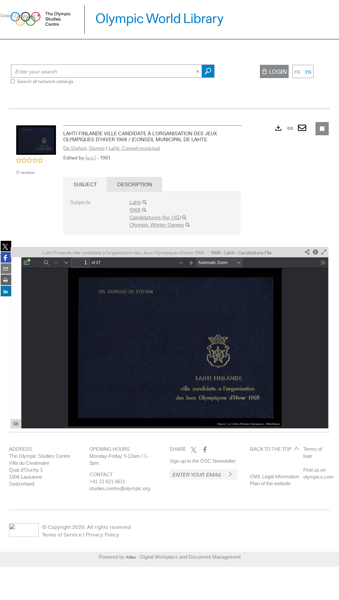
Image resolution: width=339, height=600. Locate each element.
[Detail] (315, 252)
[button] (36, 139)
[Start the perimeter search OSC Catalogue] (208, 71)
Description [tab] (134, 184)
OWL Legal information (274, 476)
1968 (135, 209)
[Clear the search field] (198, 71)
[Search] (144, 202)
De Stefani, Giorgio (84, 147)
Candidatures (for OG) (155, 217)
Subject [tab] (85, 184)
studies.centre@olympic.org (119, 488)
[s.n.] (90, 157)
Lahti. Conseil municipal (134, 147)
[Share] (307, 252)
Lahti (135, 202)
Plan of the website (270, 483)
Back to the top (270, 449)
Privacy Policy (102, 534)
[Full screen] (323, 252)
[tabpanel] (169, 275)
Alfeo (131, 557)
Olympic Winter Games (156, 224)
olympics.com (318, 477)
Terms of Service (62, 534)
